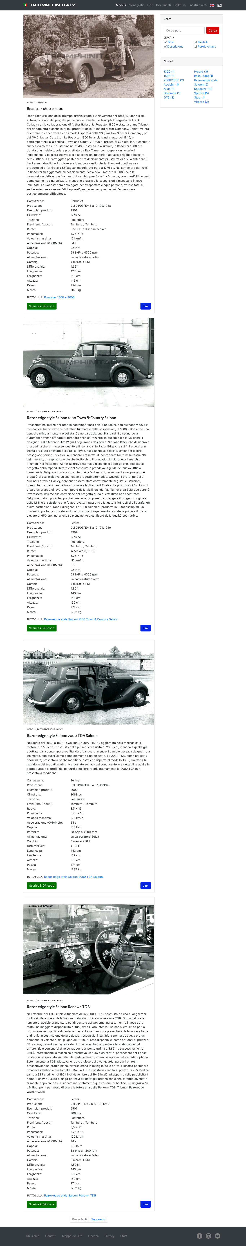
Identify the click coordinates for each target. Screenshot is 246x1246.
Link (145, 306)
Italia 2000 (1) (203, 76)
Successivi (98, 1219)
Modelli (121, 5)
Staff (123, 1236)
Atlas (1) (169, 89)
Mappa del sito (72, 1236)
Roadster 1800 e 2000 (59, 297)
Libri (150, 5)
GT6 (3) (169, 97)
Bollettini (180, 5)
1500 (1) (169, 76)
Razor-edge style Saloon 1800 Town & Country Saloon (81, 619)
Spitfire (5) (201, 93)
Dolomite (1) (172, 93)
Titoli (170, 42)
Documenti (163, 5)
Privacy (109, 1236)
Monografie (136, 5)
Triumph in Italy (52, 5)
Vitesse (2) (201, 102)
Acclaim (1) (171, 84)
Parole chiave (207, 46)
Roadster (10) (203, 89)
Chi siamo (32, 1236)
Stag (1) (199, 97)
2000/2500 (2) (174, 80)
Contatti (50, 1236)
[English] (212, 5)
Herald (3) (201, 71)
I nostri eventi (198, 5)
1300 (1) (169, 71)
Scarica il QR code (41, 306)
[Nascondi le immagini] (219, 5)
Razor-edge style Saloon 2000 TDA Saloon (73, 877)
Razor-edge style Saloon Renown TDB (70, 1195)
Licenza (93, 1236)
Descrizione (175, 46)
